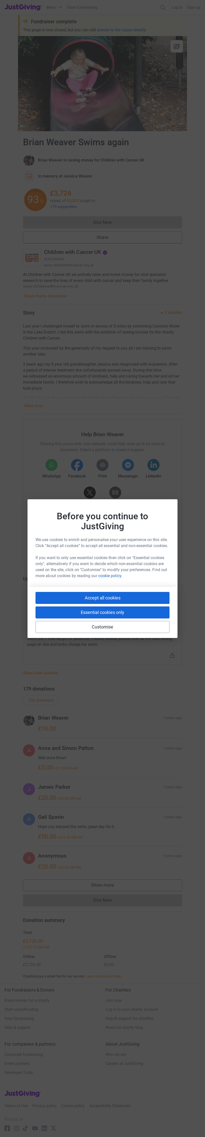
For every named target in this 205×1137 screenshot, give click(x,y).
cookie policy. (110, 575)
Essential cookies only (102, 612)
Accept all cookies (102, 597)
